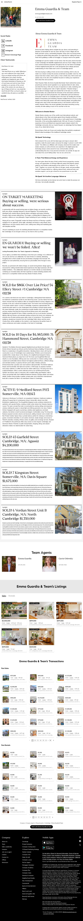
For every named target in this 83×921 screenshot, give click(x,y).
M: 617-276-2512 (39, 17)
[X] (80, 844)
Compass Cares (26, 873)
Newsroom (5, 862)
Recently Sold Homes (28, 896)
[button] (2, 2)
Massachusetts (39, 823)
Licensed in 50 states (48, 913)
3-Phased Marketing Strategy (30, 849)
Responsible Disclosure (68, 855)
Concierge (25, 841)
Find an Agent (26, 862)
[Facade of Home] (68, 495)
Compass (22, 823)
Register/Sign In (76, 2)
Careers (4, 854)
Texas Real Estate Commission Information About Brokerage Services (59, 897)
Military (24, 888)
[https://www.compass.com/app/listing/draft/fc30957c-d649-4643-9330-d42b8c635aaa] (68, 357)
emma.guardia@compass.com (43, 13)
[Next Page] (53, 740)
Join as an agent (7, 852)
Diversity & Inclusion (28, 875)
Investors (4, 849)
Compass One (26, 854)
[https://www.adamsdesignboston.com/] (68, 220)
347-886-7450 (63, 565)
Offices (4, 860)
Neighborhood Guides (28, 878)
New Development (27, 880)
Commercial (25, 883)
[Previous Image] (3, 610)
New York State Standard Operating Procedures (54, 903)
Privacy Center (46, 855)
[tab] (4, 595)
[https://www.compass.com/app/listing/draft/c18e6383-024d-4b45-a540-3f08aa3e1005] (68, 412)
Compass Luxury (27, 860)
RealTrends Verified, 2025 (8, 99)
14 (50, 740)
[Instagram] (80, 837)
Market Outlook (26, 852)
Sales (4, 596)
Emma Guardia (24, 558)
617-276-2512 (21, 565)
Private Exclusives (27, 844)
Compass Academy (27, 867)
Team (3, 844)
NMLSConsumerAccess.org (69, 912)
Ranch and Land (27, 891)
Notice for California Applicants (65, 857)
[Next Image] (25, 610)
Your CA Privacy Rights (66, 859)
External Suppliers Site (28, 894)
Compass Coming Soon (29, 847)
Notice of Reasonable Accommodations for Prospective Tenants (58, 904)
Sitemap (24, 899)
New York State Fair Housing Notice (51, 901)
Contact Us (5, 857)
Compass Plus (26, 870)
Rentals (12, 596)
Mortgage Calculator (28, 865)
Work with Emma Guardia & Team (45, 20)
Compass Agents (30, 823)
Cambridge (47, 823)
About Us (4, 841)
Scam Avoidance (56, 855)
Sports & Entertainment (29, 886)
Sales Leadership (7, 847)
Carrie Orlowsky (66, 558)
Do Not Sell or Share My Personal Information (55, 853)
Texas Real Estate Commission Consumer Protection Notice (57, 898)
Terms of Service (74, 853)
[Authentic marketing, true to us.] (68, 266)
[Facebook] (80, 841)
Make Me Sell (26, 857)
